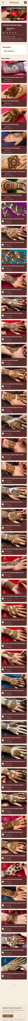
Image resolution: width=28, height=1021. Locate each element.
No (19, 1016)
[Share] (12, 33)
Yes (8, 1016)
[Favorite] (15, 33)
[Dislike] (7, 33)
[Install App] (25, 2)
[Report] (10, 33)
